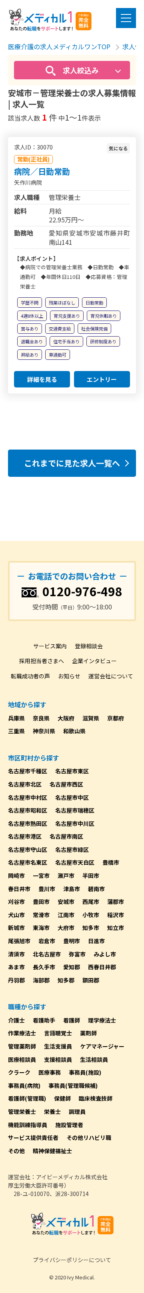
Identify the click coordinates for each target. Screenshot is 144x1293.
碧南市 (96, 889)
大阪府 (66, 718)
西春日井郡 (102, 967)
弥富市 (77, 954)
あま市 (16, 967)
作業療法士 (22, 1033)
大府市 (66, 928)
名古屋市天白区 (74, 862)
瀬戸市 (66, 875)
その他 (16, 1151)
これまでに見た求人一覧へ (72, 463)
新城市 (16, 928)
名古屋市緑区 (72, 849)
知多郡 (66, 980)
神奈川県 (44, 731)
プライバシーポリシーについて (72, 1260)
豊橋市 (110, 862)
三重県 (16, 731)
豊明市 (71, 941)
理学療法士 (102, 1020)
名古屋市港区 (25, 836)
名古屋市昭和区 (27, 810)
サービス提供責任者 (33, 1138)
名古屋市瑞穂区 (74, 810)
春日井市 (19, 889)
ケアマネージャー (102, 1046)
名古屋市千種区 (27, 771)
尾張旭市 (19, 941)
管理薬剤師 (22, 1046)
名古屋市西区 (66, 784)
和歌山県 (74, 731)
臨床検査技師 (95, 1098)
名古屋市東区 (72, 771)
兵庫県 (16, 718)
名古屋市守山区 (27, 849)
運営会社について (110, 676)
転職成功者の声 (30, 676)
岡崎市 (16, 875)
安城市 (66, 902)
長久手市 (44, 967)
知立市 (115, 928)
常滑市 (41, 915)
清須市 (16, 954)
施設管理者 (69, 1125)
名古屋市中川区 (74, 823)
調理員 (77, 1111)
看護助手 (44, 1020)
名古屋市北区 (25, 784)
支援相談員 (58, 1059)
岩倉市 (46, 941)
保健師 (62, 1098)
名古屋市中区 (72, 797)
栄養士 (52, 1111)
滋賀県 (90, 718)
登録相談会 (89, 646)
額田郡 (90, 980)
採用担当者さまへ (41, 661)
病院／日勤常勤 (42, 171)
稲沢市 (115, 915)
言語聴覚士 (58, 1033)
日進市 (96, 941)
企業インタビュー (94, 661)
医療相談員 (22, 1059)
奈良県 (41, 718)
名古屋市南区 (66, 836)
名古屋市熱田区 (27, 823)
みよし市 (105, 954)
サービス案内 (50, 646)
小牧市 (90, 915)
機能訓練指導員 (27, 1125)
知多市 (90, 928)
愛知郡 (71, 967)
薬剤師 (88, 1033)
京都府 (115, 718)
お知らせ (69, 676)
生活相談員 (94, 1059)
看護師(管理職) (27, 1098)
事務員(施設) (85, 1072)
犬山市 (16, 915)
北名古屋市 (47, 954)
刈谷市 (16, 902)
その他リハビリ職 (88, 1138)
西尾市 (90, 902)
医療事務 (49, 1072)
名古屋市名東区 (27, 862)
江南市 (66, 915)
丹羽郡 (16, 980)
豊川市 (46, 889)
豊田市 (41, 902)
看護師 (71, 1020)
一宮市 (41, 875)
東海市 (41, 928)
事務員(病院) (24, 1085)
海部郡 (41, 980)
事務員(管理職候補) (73, 1085)
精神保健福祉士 (52, 1151)
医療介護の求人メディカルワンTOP (59, 46)
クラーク (19, 1072)
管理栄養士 (22, 1111)
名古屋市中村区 (27, 797)
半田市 (90, 875)
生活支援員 (58, 1046)
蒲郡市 (115, 902)
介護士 (16, 1020)
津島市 (71, 889)
